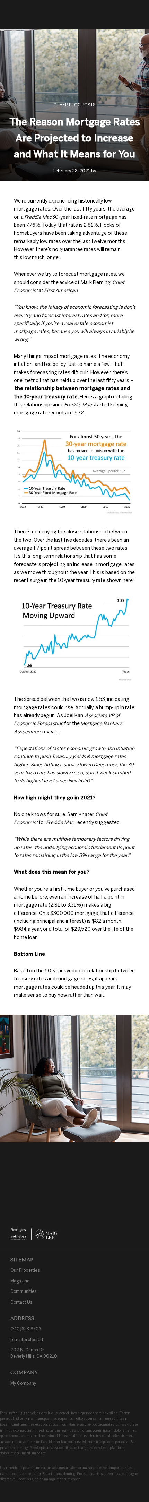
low (27, 257)
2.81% (91, 225)
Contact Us (21, 1302)
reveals (50, 732)
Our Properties (25, 1270)
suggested (107, 822)
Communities (23, 1291)
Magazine (19, 1281)
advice (66, 282)
